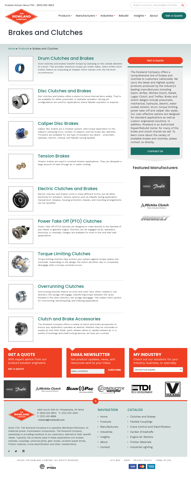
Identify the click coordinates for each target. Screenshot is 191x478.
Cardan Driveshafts (142, 431)
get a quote (16, 369)
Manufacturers (85, 15)
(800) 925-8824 (45, 5)
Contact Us (155, 151)
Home (103, 416)
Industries (107, 15)
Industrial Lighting (141, 447)
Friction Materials (140, 441)
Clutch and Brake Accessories (69, 319)
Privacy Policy (143, 460)
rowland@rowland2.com (51, 420)
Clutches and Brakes (142, 416)
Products (64, 15)
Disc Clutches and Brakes (64, 91)
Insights (139, 15)
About (154, 15)
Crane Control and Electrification (150, 426)
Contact (105, 447)
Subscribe (114, 370)
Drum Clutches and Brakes (66, 58)
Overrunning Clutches (61, 286)
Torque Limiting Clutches (64, 254)
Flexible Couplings (141, 421)
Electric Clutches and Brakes (68, 189)
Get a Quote (173, 15)
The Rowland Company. (40, 460)
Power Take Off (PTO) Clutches (70, 221)
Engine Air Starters (141, 436)
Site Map (115, 460)
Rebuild (123, 15)
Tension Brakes (54, 156)
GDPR (127, 460)
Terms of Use (163, 460)
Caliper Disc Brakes (58, 123)
